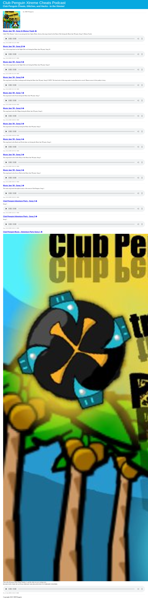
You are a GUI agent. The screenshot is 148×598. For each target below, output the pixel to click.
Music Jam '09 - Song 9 (12, 62)
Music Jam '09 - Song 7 (12, 93)
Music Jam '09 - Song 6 (12, 108)
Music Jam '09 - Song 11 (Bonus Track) (18, 31)
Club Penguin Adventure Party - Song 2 (19, 216)
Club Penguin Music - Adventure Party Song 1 (21, 232)
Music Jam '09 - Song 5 (12, 124)
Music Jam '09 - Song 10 (13, 46)
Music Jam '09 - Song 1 (12, 185)
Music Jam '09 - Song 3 (12, 155)
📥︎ (35, 31)
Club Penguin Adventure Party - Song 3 (19, 201)
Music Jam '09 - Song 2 (12, 170)
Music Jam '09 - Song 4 (12, 139)
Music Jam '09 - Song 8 (12, 77)
